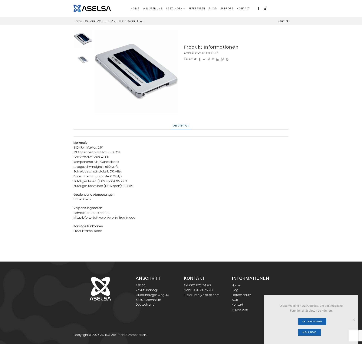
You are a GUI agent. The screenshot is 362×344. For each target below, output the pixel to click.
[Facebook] (258, 8)
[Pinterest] (208, 59)
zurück (284, 21)
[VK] (204, 59)
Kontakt (243, 8)
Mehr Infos (309, 332)
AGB (235, 300)
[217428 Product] (83, 39)
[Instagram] (265, 8)
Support (227, 8)
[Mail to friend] (213, 59)
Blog (213, 8)
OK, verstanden (312, 321)
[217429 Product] (83, 59)
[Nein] (354, 319)
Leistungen (174, 8)
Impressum (240, 309)
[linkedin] (217, 59)
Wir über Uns (152, 8)
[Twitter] (195, 59)
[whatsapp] (222, 59)
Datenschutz (241, 295)
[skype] (227, 59)
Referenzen (197, 8)
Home (135, 8)
